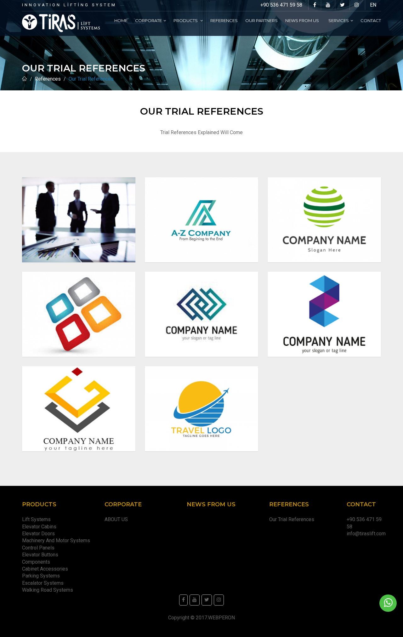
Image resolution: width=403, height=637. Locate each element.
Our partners (261, 20)
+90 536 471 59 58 (281, 5)
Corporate (148, 20)
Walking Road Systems (47, 590)
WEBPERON (221, 618)
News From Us (303, 20)
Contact (370, 20)
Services (338, 20)
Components (37, 562)
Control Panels (38, 548)
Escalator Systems (43, 583)
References (224, 20)
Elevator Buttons (41, 555)
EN (373, 5)
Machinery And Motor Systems (57, 540)
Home (121, 20)
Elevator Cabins (40, 527)
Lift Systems (36, 519)
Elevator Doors (39, 534)
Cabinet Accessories (46, 569)
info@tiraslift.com (366, 534)
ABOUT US (116, 519)
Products (186, 20)
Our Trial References (291, 519)
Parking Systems (41, 576)
